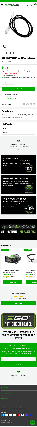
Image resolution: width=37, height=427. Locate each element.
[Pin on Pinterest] (27, 104)
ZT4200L (5, 129)
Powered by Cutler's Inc (6, 422)
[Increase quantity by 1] (13, 82)
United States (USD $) (16, 407)
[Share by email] (34, 104)
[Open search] (27, 5)
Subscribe (18, 364)
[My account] (31, 5)
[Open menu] (2, 5)
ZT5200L (5, 132)
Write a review (18, 303)
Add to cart (18, 89)
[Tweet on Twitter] (31, 104)
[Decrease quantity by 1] (3, 82)
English (4, 407)
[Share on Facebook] (24, 104)
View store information (10, 98)
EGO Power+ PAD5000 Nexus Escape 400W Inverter (11, 271)
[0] (34, 5)
